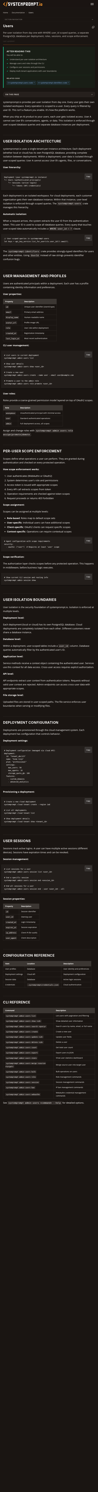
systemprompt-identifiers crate (55, 83)
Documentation (18, 12)
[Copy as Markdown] (93, 27)
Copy (88, 176)
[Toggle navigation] (92, 4)
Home (5, 12)
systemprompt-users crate (22, 83)
